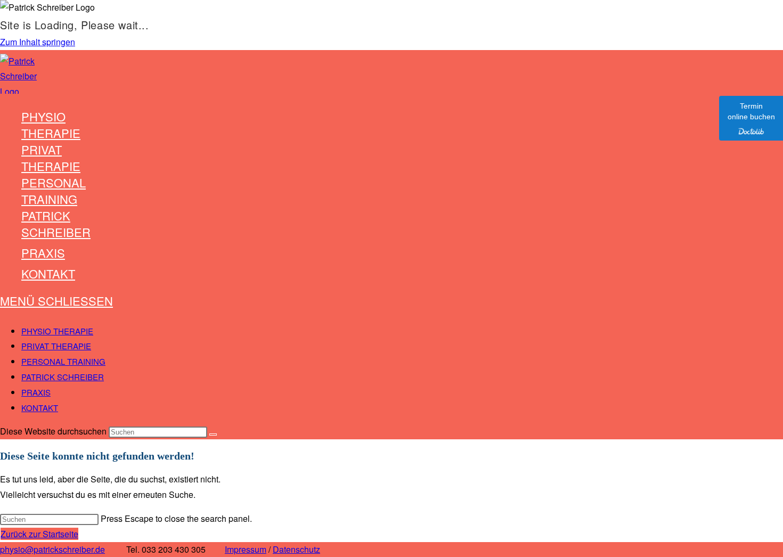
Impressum (245, 549)
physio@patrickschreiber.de (52, 549)
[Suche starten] (213, 434)
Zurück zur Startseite (39, 534)
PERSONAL (63, 361)
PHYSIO (57, 331)
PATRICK (62, 376)
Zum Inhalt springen (37, 42)
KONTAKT (39, 407)
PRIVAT (56, 345)
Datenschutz (296, 549)
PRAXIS (36, 392)
